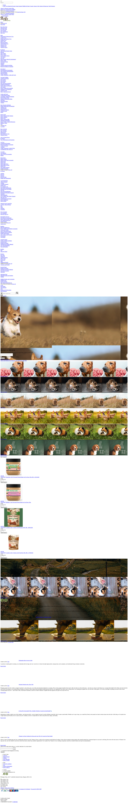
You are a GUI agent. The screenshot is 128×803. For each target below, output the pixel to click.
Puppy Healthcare (4, 199)
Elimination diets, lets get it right (25, 660)
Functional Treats (4, 61)
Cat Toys (2, 142)
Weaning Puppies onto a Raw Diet (26, 684)
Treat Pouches (3, 108)
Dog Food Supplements (6, 191)
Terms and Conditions (9, 787)
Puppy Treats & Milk (5, 119)
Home (4, 5)
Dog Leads (3, 82)
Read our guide (4, 641)
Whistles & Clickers (5, 109)
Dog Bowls (3, 69)
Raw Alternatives (4, 31)
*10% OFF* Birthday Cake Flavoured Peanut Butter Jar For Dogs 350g (16, 502)
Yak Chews (3, 57)
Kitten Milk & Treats (5, 165)
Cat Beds (2, 147)
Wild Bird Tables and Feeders (7, 275)
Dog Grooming (4, 211)
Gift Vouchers (3, 287)
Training (2, 102)
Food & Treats (4, 242)
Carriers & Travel (4, 145)
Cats (7, 6)
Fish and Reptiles (4, 246)
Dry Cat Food (3, 130)
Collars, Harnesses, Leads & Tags (8, 148)
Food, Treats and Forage (6, 231)
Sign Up (2, 358)
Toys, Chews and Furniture (6, 234)
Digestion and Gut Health (6, 189)
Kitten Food (3, 132)
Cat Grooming (4, 213)
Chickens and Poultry (5, 264)
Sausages (2, 63)
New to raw (3, 359)
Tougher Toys (3, 46)
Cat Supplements (4, 180)
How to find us (6, 767)
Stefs (2, 261)
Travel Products (4, 72)
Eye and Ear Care (4, 186)
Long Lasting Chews (5, 55)
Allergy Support (4, 181)
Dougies (2, 175)
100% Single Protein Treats (6, 51)
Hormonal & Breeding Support (7, 192)
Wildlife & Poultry (26, 6)
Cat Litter (3, 151)
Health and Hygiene (5, 233)
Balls (2, 35)
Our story (8, 359)
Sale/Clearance (52, 6)
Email (14, 355)
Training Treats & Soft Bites (6, 65)
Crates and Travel (4, 94)
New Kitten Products (5, 167)
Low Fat (2, 58)
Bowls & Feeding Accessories (7, 66)
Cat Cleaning (3, 153)
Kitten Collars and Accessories (7, 160)
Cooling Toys (3, 37)
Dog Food (3, 24)
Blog (13, 8)
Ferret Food (3, 236)
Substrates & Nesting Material (7, 244)
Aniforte (2, 173)
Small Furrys (3, 224)
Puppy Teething (4, 117)
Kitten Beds (3, 157)
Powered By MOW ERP (36, 789)
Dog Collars (3, 79)
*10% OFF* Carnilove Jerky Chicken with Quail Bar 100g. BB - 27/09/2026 (17, 552)
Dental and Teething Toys (6, 39)
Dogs (4, 6)
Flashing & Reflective (5, 84)
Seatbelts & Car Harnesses (6, 89)
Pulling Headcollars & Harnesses (7, 106)
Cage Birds (3, 237)
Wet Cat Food (3, 131)
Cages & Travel (4, 239)
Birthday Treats (4, 123)
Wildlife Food (3, 280)
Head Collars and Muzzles (6, 85)
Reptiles (2, 249)
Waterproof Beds (4, 101)
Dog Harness (3, 81)
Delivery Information (7, 766)
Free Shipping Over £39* (14, 360)
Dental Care (3, 185)
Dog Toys (3, 33)
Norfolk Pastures (4, 257)
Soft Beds (3, 100)
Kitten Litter (3, 162)
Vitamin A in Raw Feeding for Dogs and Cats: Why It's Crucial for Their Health (35, 736)
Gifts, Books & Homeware (42, 6)
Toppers (2, 64)
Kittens (2, 155)
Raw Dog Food (4, 26)
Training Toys (3, 107)
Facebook (8, 10)
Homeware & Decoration (6, 290)
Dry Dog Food (4, 29)
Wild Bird (3, 272)
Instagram (12, 10)
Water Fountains (4, 73)
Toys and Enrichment (5, 245)
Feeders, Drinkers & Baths (6, 240)
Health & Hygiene (12, 6)
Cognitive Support (4, 184)
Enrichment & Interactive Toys (7, 36)
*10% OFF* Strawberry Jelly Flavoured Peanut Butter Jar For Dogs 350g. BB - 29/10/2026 (20, 477)
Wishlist (5, 758)
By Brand (3, 49)
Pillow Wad (3, 258)
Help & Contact (8, 8)
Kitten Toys (3, 166)
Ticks (2, 207)
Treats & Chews (4, 47)
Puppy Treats (3, 60)
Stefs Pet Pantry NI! (21, 12)
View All (5, 23)
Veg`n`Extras (3, 30)
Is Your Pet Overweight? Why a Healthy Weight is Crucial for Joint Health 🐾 (35, 711)
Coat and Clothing (4, 77)
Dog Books (3, 286)
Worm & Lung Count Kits (6, 203)
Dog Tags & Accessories (6, 83)
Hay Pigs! (3, 255)
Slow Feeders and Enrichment (7, 71)
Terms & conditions (7, 763)
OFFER (2, 476)
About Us (3, 8)
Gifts (2, 288)
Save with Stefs (23, 360)
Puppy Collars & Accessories (7, 88)
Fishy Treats (3, 53)
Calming (2, 183)
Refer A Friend (6, 760)
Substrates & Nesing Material (7, 269)
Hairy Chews (3, 54)
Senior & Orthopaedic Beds (6, 99)
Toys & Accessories (5, 270)
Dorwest (2, 174)
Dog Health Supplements (6, 187)
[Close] (64, 794)
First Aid (2, 190)
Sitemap (2, 787)
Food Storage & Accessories (6, 70)
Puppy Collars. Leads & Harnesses (8, 121)
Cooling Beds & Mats (5, 95)
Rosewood (3, 260)
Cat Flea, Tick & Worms (6, 204)
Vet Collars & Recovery (6, 220)
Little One (3, 256)
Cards (2, 285)
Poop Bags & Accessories (6, 218)
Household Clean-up (5, 216)
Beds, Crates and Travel (6, 91)
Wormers (2, 208)
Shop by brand (4, 455)
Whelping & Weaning (5, 120)
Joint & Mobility (4, 195)
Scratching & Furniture (5, 143)
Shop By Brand (4, 251)
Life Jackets (3, 87)
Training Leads (4, 90)
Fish (1, 250)
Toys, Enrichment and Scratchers (7, 139)
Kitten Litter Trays (4, 163)
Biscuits (2, 52)
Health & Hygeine (4, 243)
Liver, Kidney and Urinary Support (8, 196)
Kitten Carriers (4, 159)
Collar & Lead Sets (5, 78)
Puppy (2, 112)
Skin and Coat (4, 197)
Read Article (3, 666)
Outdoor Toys (3, 40)
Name (14, 354)
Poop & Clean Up (4, 214)
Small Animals (19, 6)
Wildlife (2, 276)
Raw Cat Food (4, 129)
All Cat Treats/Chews (5, 137)
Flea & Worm (3, 201)
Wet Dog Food (4, 28)
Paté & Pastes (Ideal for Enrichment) (8, 59)
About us (5, 755)
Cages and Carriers (5, 230)
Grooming (3, 209)
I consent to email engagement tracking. (10, 356)
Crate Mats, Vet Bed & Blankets (7, 96)
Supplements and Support (6, 198)
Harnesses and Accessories (6, 232)
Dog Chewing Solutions (6, 105)
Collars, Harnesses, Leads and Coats (8, 75)
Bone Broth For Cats (5, 133)
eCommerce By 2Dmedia (24, 789)
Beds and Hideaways (5, 227)
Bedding (2, 226)
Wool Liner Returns (5, 360)
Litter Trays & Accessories (6, 154)
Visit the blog (10, 642)
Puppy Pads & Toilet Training (7, 115)
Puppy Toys (3, 41)
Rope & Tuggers (4, 42)
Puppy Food (3, 114)
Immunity (3, 193)
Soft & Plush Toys (4, 43)
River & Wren (3, 177)
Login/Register (4, 15)
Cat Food (2, 126)
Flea (1, 205)
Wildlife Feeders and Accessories (7, 279)
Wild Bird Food (4, 274)
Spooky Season (33, 6)
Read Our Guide (4, 597)
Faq (4, 765)
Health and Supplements (6, 178)
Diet (8, 661)
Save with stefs (6, 759)
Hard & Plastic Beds (5, 97)
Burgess (2, 254)
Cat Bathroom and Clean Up (7, 149)
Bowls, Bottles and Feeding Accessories (9, 228)
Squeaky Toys (4, 45)
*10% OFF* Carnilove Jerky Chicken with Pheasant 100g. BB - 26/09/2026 (17, 527)
